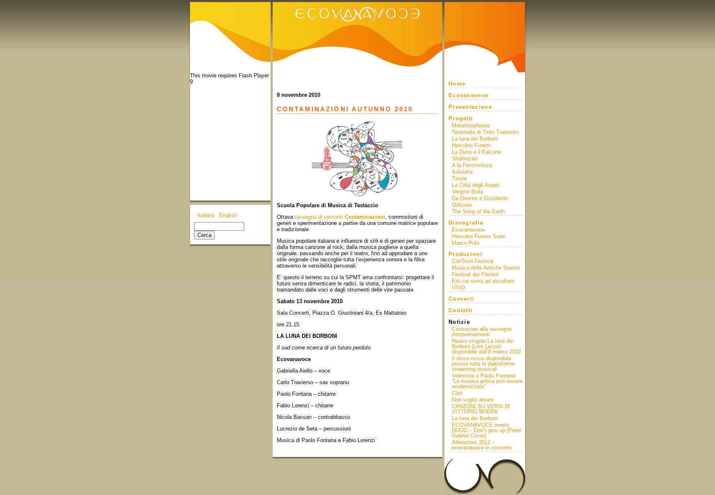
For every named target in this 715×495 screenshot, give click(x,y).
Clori (457, 393)
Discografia (466, 223)
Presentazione (470, 107)
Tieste (459, 178)
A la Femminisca (472, 165)
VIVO (458, 288)
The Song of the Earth (478, 211)
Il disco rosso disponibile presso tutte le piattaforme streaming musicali (483, 363)
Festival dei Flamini (475, 274)
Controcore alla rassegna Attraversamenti (481, 331)
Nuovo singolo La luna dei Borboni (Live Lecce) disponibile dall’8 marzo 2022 (486, 346)
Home (457, 84)
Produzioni (465, 254)
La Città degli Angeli (475, 185)
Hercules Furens (471, 145)
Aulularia (462, 172)
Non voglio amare (473, 400)
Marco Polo (465, 243)
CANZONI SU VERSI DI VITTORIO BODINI (481, 409)
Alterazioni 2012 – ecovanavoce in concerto (482, 445)
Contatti (461, 310)
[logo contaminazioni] (357, 158)
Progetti (461, 118)
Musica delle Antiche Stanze (486, 268)
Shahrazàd (464, 158)
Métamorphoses (471, 125)
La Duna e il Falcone (476, 152)
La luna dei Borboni (475, 139)
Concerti (461, 299)
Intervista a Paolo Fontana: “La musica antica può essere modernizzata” (487, 381)
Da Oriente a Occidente (480, 198)
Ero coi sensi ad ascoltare (483, 281)
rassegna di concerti (340, 217)
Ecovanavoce (468, 95)
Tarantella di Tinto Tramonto (485, 132)
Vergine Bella (467, 192)
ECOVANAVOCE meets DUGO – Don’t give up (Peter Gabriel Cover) (486, 430)
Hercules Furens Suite (478, 236)
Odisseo (462, 205)
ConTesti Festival (473, 261)
